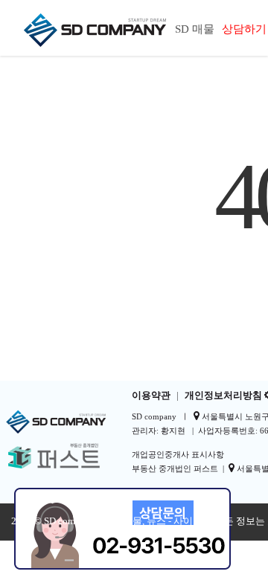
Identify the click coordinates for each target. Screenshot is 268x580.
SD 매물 (194, 29)
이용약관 (151, 395)
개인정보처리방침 (223, 395)
